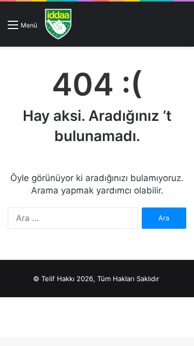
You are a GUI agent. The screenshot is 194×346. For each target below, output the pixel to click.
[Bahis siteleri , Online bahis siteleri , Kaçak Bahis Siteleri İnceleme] (58, 24)
